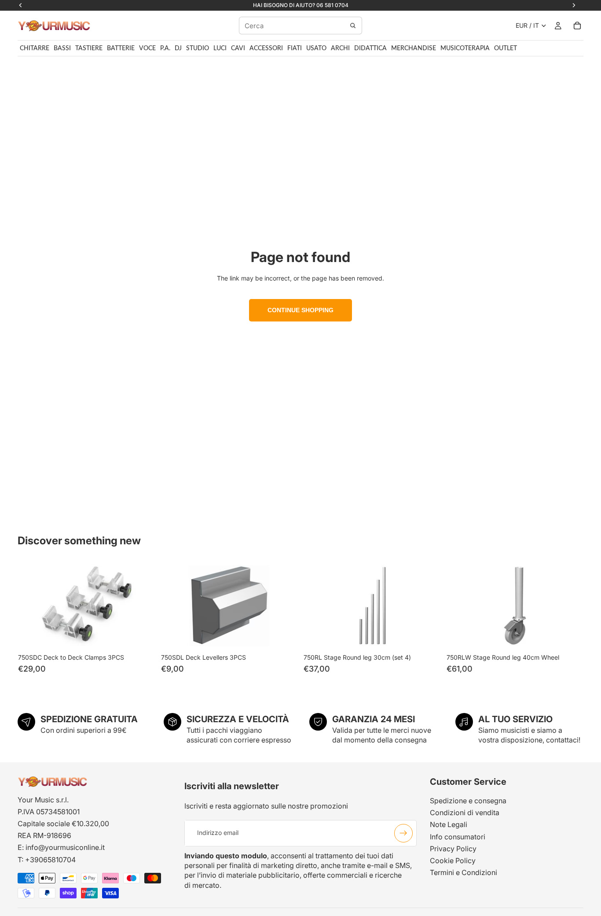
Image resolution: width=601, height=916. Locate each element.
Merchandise (413, 48)
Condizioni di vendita (464, 813)
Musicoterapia (465, 48)
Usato (316, 48)
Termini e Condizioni (463, 872)
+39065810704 (50, 859)
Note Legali (448, 824)
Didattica (370, 48)
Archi (340, 48)
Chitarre (34, 48)
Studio (197, 48)
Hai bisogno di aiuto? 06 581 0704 (300, 5)
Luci (220, 48)
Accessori (266, 48)
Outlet (505, 48)
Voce (147, 48)
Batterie (121, 48)
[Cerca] (353, 26)
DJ (178, 48)
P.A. (165, 48)
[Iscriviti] (403, 833)
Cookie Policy (453, 860)
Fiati (294, 48)
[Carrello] (577, 25)
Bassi (62, 48)
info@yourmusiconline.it (65, 847)
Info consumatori (457, 836)
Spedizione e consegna (468, 800)
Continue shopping (300, 310)
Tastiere (89, 48)
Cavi (238, 48)
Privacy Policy (453, 848)
